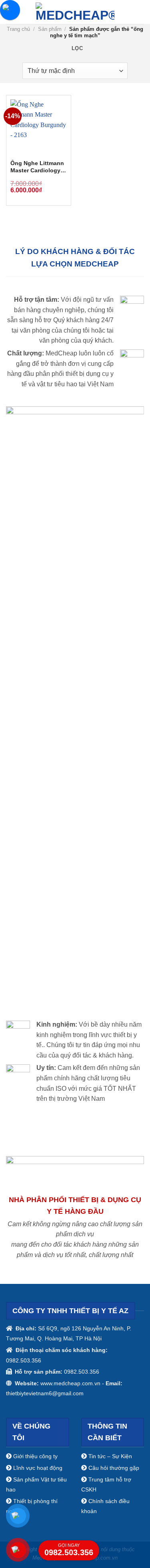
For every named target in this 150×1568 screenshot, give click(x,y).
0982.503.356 (68, 1550)
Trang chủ (18, 29)
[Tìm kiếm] (141, 12)
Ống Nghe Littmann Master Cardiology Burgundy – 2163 (37, 167)
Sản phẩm (50, 29)
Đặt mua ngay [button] (57, 182)
